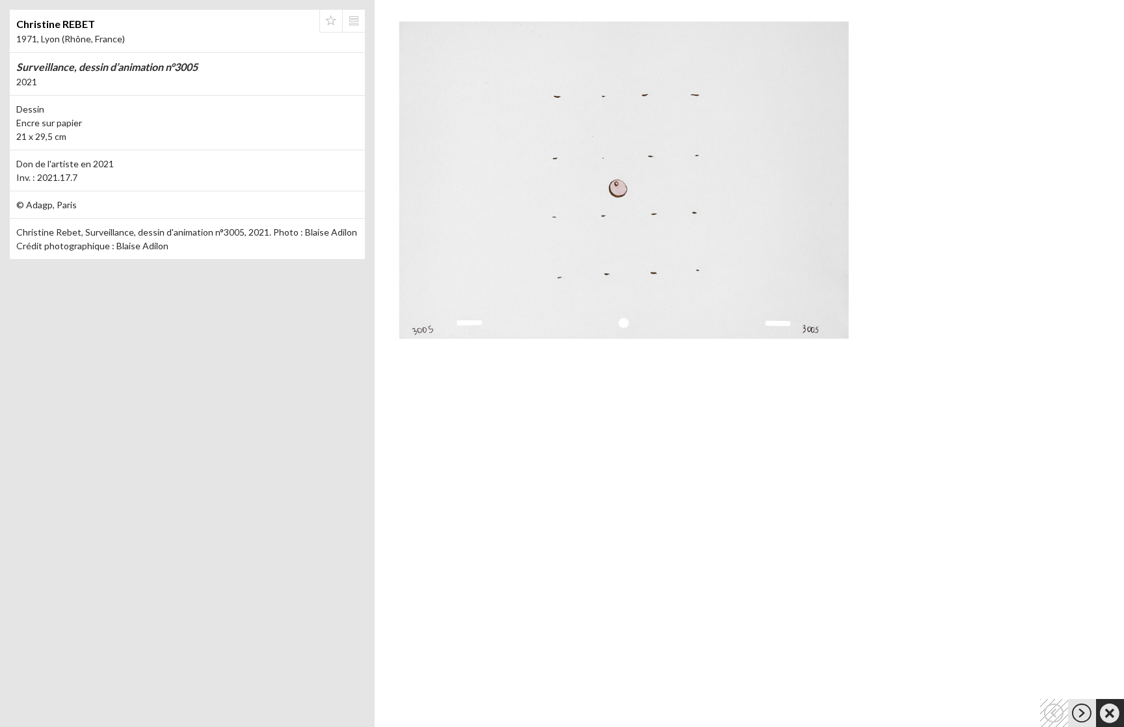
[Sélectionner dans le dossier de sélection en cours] (331, 21)
